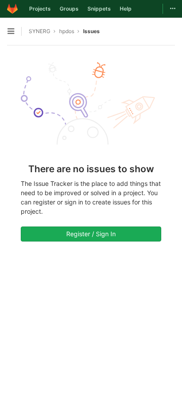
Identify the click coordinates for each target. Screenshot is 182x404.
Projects (40, 8)
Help (126, 8)
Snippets (99, 8)
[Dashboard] (12, 8)
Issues (91, 31)
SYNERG (39, 31)
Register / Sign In (91, 234)
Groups (69, 8)
